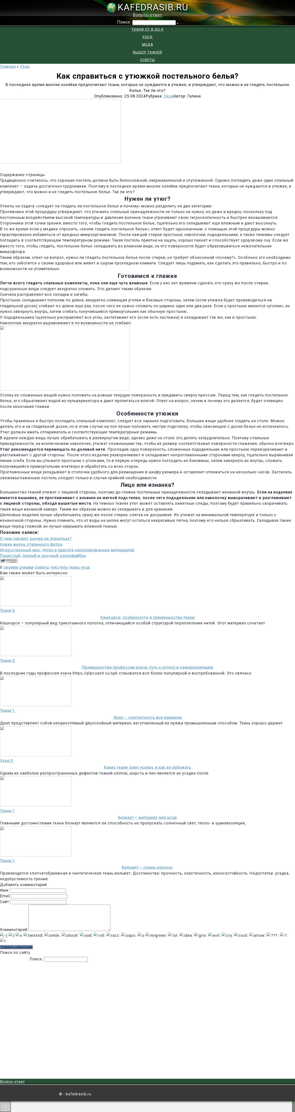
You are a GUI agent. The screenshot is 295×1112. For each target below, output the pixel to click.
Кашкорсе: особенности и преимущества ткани (147, 617)
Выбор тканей (147, 52)
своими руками (18, 567)
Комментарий (13, 929)
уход (85, 567)
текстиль (59, 567)
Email (5, 896)
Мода (147, 45)
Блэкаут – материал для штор (147, 817)
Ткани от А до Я (148, 29)
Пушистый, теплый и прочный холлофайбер (43, 556)
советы (42, 567)
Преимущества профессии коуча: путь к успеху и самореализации (147, 667)
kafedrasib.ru (152, 7)
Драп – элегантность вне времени (147, 717)
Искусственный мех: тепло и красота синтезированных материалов (67, 550)
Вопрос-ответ (147, 15)
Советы (147, 60)
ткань (74, 567)
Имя (4, 890)
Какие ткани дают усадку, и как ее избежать (147, 767)
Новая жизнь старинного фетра (31, 544)
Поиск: (124, 22)
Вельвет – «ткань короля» (147, 867)
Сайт (4, 902)
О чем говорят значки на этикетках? (36, 538)
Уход (147, 37)
